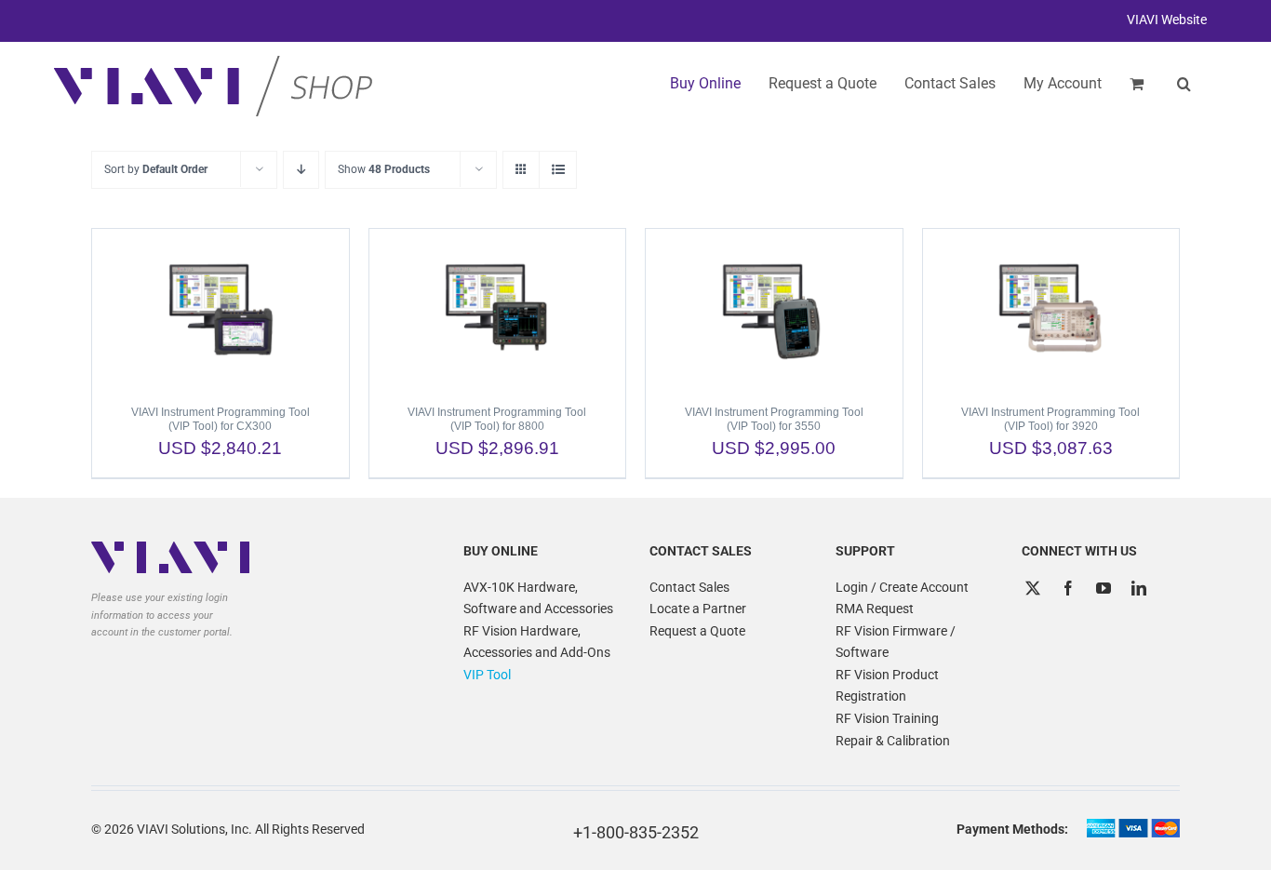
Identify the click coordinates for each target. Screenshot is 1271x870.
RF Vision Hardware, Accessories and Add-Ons (536, 642)
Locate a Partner (697, 608)
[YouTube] (1103, 588)
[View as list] (558, 170)
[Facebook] (1068, 588)
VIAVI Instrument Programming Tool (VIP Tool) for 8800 (497, 419)
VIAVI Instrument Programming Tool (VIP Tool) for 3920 (1050, 419)
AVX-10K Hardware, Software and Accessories (538, 598)
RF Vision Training (887, 718)
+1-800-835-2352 (636, 832)
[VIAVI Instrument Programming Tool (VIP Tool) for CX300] (220, 308)
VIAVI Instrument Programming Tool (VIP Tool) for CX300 (220, 419)
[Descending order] (301, 170)
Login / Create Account (902, 587)
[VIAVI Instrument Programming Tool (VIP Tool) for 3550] (774, 308)
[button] (1184, 84)
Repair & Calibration (893, 740)
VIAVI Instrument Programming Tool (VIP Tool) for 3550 (774, 419)
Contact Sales (689, 587)
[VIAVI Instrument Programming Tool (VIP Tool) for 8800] (497, 308)
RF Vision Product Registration (887, 685)
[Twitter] (1033, 588)
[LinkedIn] (1139, 588)
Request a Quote (697, 630)
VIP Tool (487, 674)
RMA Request (875, 608)
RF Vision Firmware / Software (896, 642)
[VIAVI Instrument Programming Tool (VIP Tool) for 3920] (1051, 308)
